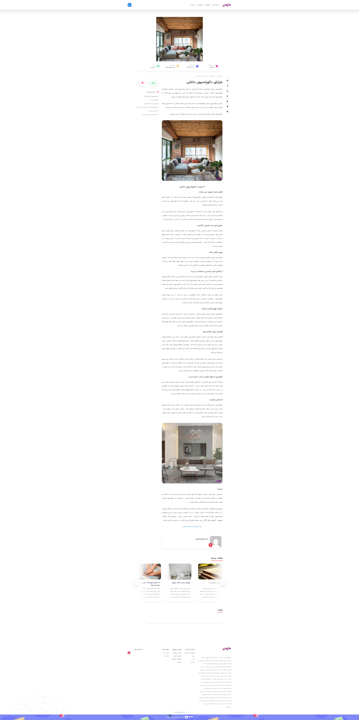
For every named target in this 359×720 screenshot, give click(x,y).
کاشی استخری (177, 656)
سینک (192, 662)
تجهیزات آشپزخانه (189, 653)
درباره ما (192, 5)
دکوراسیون (211, 76)
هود (193, 656)
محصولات (207, 5)
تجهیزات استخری (176, 659)
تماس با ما (200, 5)
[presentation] (223, 582)
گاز (193, 659)
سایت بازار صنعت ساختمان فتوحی (192, 527)
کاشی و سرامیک (177, 653)
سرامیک (179, 662)
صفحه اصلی (215, 5)
